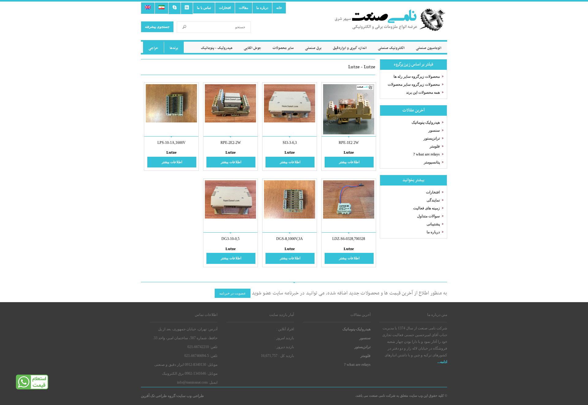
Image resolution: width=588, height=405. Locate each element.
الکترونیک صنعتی (391, 48)
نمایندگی (433, 200)
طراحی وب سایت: (189, 396)
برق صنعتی (313, 48)
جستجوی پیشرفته (157, 26)
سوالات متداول (428, 216)
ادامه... (442, 362)
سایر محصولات (283, 48)
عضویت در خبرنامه (232, 293)
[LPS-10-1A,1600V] (171, 121)
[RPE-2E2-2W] (230, 121)
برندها (174, 48)
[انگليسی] (147, 8)
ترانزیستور (432, 138)
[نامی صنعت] (390, 27)
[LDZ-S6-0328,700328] (348, 217)
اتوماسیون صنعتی (428, 48)
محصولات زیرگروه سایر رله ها (417, 76)
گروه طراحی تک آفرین (158, 396)
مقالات (243, 7)
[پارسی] (161, 8)
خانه (279, 7)
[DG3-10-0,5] (230, 217)
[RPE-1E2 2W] (348, 133)
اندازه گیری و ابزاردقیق (350, 48)
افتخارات (225, 7)
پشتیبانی (433, 224)
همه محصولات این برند (423, 92)
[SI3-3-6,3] (289, 121)
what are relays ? (426, 154)
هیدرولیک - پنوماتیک (216, 48)
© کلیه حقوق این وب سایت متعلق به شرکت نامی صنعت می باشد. (401, 395)
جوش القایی (252, 48)
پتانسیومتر (432, 162)
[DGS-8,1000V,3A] (289, 217)
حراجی (153, 48)
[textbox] (220, 27)
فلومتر (435, 146)
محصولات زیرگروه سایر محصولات (414, 84)
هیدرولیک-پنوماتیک (426, 122)
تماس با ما (204, 7)
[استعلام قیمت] (32, 388)
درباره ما (262, 7)
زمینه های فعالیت (426, 208)
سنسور (434, 130)
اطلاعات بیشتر (349, 162)
